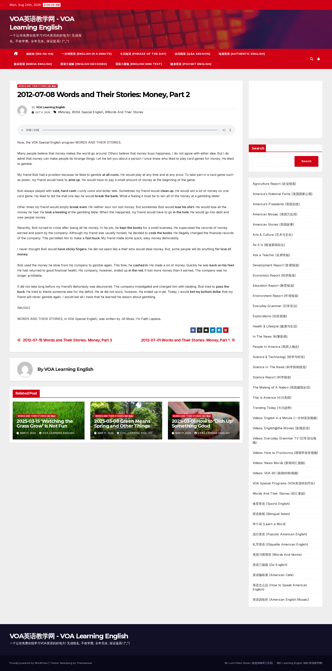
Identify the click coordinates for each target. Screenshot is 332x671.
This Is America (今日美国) (272, 397)
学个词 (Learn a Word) (269, 524)
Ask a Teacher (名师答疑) (271, 255)
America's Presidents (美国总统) (276, 204)
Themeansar (84, 662)
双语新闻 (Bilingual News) (271, 514)
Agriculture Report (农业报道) (274, 184)
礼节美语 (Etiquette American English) (280, 544)
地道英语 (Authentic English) (242, 54)
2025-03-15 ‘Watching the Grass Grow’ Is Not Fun (45, 423)
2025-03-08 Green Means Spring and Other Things (122, 423)
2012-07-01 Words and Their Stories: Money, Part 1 (185, 340)
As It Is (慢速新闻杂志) (269, 245)
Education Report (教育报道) (274, 285)
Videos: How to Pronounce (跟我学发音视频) (285, 453)
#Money (64, 112)
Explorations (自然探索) (270, 316)
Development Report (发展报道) (276, 265)
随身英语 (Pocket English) (191, 64)
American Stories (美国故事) (273, 224)
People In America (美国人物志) (276, 347)
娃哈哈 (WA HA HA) (39, 54)
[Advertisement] (286, 109)
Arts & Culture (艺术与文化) (273, 235)
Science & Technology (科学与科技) (279, 357)
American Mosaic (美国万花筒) (275, 214)
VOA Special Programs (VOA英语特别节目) (284, 483)
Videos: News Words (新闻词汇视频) (279, 463)
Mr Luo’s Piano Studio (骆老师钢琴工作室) (249, 662)
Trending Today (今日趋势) (272, 408)
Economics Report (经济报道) (274, 275)
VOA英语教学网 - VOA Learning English (69, 636)
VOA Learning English (50, 107)
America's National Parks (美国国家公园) (283, 194)
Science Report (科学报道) (272, 377)
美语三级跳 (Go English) (270, 565)
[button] (311, 59)
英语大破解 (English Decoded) (83, 64)
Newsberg (66, 662)
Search (258, 148)
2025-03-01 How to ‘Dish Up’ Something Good (203, 423)
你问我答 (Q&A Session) (192, 54)
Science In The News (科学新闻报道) (280, 367)
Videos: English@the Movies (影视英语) (281, 428)
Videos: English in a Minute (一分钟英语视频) (285, 418)
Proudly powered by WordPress (29, 662)
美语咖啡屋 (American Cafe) (273, 575)
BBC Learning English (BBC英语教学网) (299, 662)
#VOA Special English (87, 112)
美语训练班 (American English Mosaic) (281, 599)
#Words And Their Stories (124, 112)
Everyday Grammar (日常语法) (275, 306)
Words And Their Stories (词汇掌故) (37, 86)
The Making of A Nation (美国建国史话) (282, 387)
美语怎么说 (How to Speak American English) (280, 587)
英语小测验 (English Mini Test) (138, 64)
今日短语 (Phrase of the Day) (143, 54)
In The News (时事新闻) (270, 336)
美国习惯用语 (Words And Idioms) (277, 554)
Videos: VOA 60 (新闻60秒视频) (276, 473)
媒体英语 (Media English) (33, 64)
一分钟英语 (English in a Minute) (87, 54)
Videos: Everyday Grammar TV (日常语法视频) (284, 440)
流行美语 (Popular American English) (280, 534)
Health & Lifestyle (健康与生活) (275, 326)
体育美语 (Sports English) (271, 504)
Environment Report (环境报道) (276, 296)
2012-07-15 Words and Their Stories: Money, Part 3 (67, 340)
